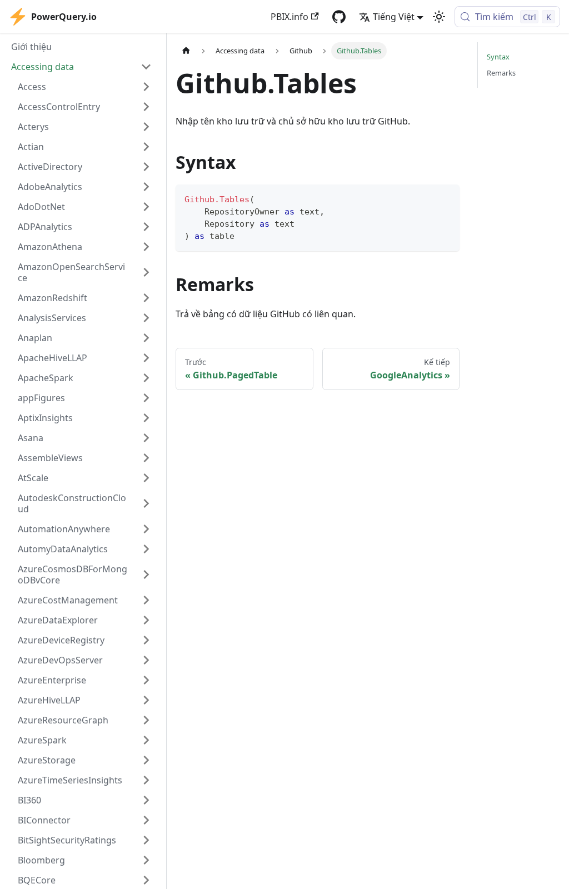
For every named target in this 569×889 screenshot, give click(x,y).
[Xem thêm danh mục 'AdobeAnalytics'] (146, 187)
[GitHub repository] (339, 17)
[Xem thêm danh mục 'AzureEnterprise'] (146, 680)
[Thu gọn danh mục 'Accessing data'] (146, 67)
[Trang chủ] (186, 50)
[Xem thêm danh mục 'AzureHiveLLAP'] (146, 700)
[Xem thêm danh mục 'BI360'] (146, 800)
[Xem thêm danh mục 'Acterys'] (146, 127)
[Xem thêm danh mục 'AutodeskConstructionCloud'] (146, 503)
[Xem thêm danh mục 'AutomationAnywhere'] (146, 529)
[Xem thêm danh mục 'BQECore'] (146, 880)
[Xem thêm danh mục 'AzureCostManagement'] (146, 600)
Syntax (498, 57)
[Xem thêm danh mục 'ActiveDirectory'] (146, 167)
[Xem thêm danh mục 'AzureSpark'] (146, 740)
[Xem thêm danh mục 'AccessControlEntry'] (146, 107)
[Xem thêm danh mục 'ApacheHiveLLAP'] (146, 358)
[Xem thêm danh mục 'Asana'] (146, 438)
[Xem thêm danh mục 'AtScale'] (146, 478)
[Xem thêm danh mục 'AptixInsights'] (146, 418)
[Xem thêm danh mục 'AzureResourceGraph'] (146, 720)
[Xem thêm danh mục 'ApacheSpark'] (146, 378)
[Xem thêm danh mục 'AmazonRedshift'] (146, 298)
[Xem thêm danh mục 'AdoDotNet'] (146, 207)
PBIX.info (289, 17)
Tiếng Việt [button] (394, 17)
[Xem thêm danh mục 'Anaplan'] (146, 338)
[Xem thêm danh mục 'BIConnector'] (146, 820)
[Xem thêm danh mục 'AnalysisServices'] (146, 318)
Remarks (501, 73)
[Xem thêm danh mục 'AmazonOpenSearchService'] (146, 272)
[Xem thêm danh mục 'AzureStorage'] (146, 760)
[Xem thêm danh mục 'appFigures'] (146, 398)
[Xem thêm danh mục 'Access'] (146, 87)
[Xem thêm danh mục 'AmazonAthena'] (146, 247)
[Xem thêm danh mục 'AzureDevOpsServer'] (146, 660)
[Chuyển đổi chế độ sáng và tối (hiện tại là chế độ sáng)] (439, 17)
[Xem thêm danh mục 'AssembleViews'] (146, 458)
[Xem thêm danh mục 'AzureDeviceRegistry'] (146, 640)
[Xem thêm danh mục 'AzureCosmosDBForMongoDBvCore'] (146, 574)
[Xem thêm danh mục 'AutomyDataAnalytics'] (146, 549)
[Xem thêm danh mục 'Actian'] (146, 147)
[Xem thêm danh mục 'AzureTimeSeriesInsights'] (146, 780)
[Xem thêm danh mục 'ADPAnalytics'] (146, 227)
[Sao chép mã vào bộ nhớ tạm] (446, 198)
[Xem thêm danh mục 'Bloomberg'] (146, 860)
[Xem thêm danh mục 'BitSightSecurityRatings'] (146, 840)
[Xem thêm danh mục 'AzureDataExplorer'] (146, 620)
